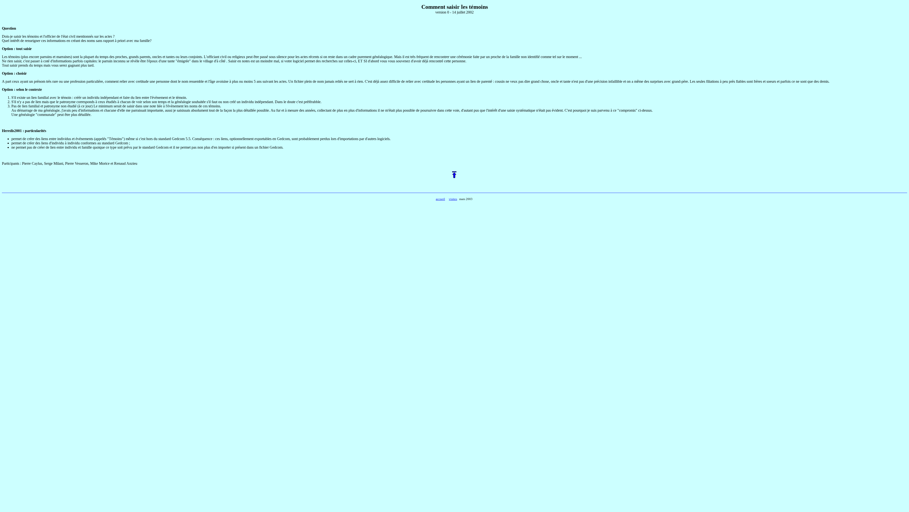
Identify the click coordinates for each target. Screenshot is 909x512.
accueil (440, 199)
